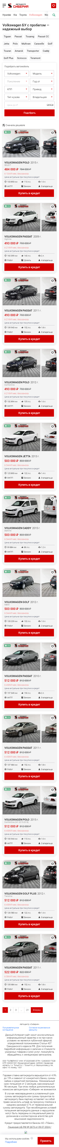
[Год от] (42, 81)
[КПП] (16, 89)
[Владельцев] (42, 97)
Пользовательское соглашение (11, 1029)
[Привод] (42, 89)
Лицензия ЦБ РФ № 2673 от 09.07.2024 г (29, 1127)
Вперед (37, 1010)
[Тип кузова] (16, 97)
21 (27, 1010)
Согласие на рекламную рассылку (39, 1029)
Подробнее (11, 1142)
